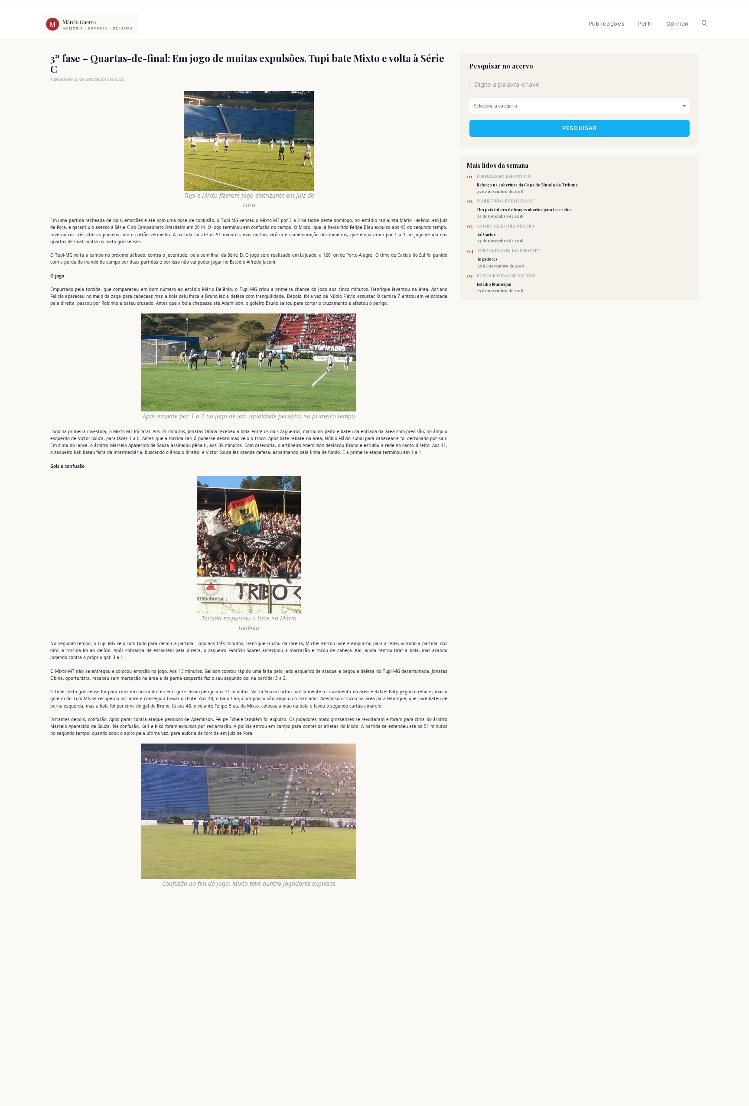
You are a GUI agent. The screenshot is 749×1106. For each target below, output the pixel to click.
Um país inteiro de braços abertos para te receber (524, 209)
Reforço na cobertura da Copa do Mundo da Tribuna (527, 184)
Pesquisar (579, 128)
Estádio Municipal (506, 283)
